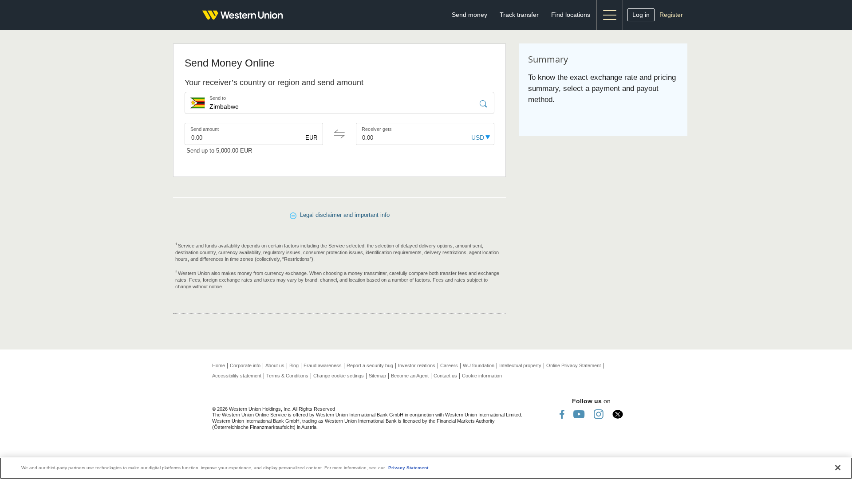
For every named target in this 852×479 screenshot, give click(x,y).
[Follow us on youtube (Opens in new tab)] (579, 414)
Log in (641, 14)
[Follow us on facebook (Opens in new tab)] (562, 414)
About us (274, 365)
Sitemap (377, 375)
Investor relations (416, 365)
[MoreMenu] (609, 15)
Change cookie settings (338, 375)
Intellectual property (520, 365)
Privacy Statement (408, 467)
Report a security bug (370, 365)
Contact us (445, 375)
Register (671, 14)
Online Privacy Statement (573, 365)
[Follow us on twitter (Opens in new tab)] (617, 414)
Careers (449, 365)
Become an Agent (410, 375)
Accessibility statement (236, 375)
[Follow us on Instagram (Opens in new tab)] (598, 414)
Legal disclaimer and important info (343, 215)
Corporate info (245, 365)
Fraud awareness (323, 365)
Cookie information (482, 375)
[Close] (838, 467)
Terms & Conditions (287, 375)
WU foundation (478, 365)
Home (218, 365)
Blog (294, 365)
